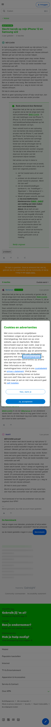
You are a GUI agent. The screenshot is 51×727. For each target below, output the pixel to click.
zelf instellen (13, 383)
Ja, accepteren (25, 401)
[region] (25, 363)
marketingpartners (31, 356)
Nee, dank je (25, 392)
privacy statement (15, 371)
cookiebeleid (41, 368)
